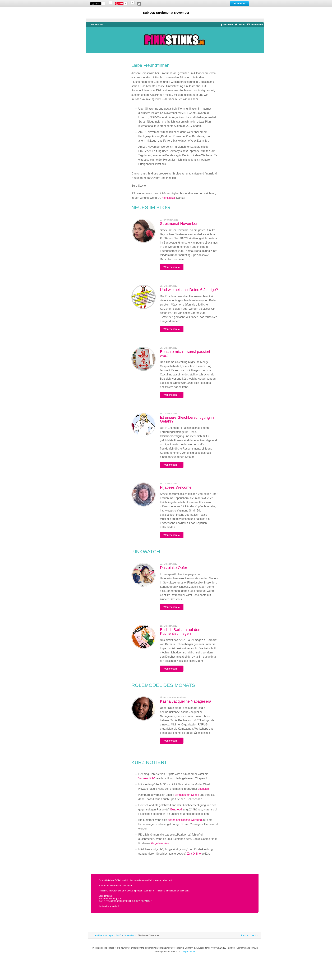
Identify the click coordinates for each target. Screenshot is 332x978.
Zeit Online (194, 853)
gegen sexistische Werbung (185, 819)
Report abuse (189, 951)
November (129, 935)
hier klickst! (169, 197)
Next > (255, 935)
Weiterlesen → (171, 267)
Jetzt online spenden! (109, 906)
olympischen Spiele (187, 794)
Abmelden (127, 885)
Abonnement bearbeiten (110, 885)
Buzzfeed (176, 809)
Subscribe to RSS (139, 4)
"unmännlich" (146, 778)
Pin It (121, 3)
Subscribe (239, 3)
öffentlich (203, 788)
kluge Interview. (160, 843)
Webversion (96, 24)
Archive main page (104, 935)
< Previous (244, 935)
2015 (118, 935)
